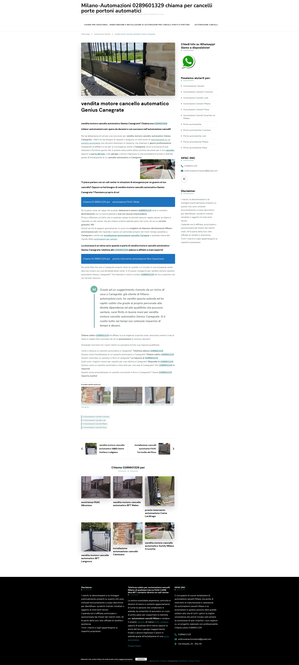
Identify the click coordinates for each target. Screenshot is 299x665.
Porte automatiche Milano (195, 141)
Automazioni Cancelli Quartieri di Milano (199, 117)
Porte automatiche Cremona (197, 130)
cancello (141, 622)
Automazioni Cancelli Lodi (195, 97)
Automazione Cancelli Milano (95, 424)
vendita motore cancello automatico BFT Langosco (95, 558)
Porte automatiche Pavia (195, 147)
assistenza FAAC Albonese (90, 504)
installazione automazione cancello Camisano (125, 551)
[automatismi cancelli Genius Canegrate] (127, 395)
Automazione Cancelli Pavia (95, 427)
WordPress (183, 661)
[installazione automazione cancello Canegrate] (96, 395)
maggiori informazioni (126, 659)
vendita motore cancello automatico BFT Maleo (127, 504)
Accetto (141, 659)
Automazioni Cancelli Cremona (198, 91)
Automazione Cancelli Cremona (96, 417)
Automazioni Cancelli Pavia (196, 109)
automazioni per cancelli (105, 239)
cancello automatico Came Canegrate (159, 405)
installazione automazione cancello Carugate (126, 235)
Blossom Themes (159, 661)
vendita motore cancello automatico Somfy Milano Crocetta (159, 545)
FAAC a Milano (161, 622)
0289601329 (160, 123)
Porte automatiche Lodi (194, 136)
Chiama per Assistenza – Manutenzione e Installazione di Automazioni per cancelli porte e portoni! (137, 25)
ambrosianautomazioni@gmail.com (200, 170)
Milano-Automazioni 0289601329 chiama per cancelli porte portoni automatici (146, 8)
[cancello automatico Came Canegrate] (159, 395)
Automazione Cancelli (206, 25)
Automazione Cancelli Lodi (94, 420)
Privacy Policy (134, 645)
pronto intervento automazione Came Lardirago (156, 513)
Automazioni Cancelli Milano (196, 103)
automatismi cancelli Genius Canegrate (127, 405)
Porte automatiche (192, 124)
